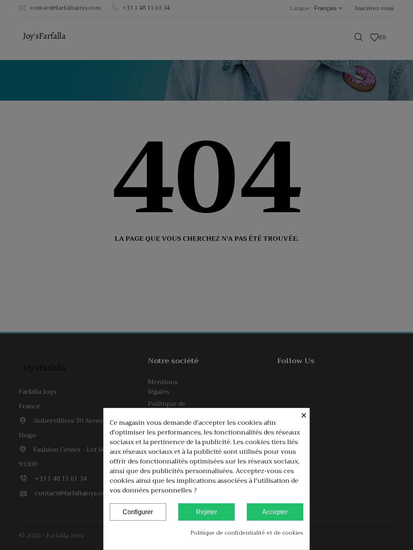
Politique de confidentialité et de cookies (246, 533)
